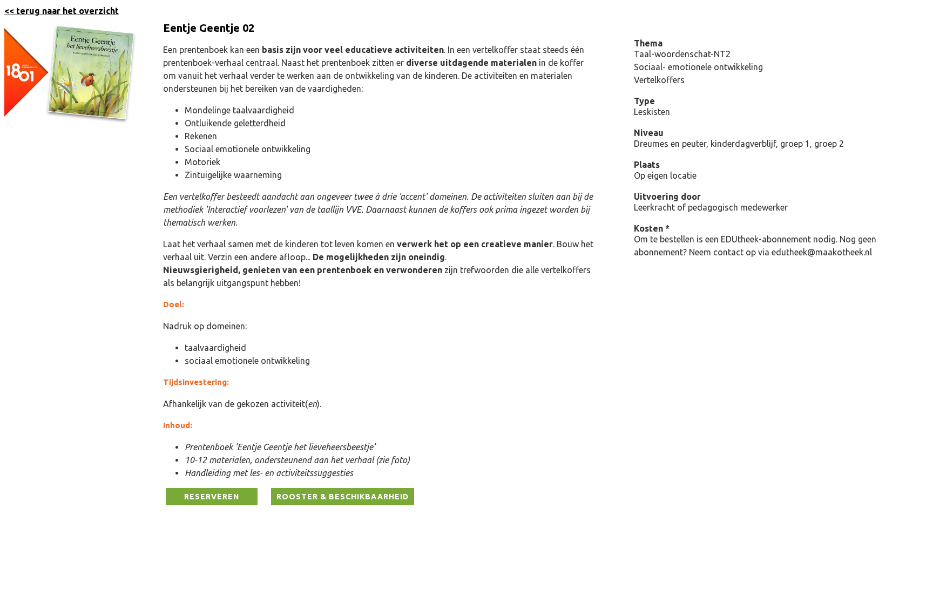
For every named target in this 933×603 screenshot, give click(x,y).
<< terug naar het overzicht (61, 11)
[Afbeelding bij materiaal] (71, 120)
